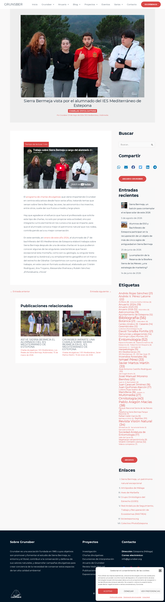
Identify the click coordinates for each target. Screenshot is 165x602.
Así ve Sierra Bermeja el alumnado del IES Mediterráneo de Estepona (38, 343)
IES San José (143, 354)
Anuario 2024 (130, 304)
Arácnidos (144, 310)
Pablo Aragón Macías (135, 403)
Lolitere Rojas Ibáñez (130, 390)
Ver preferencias (150, 591)
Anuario (62, 4)
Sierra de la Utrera (126, 429)
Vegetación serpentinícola (133, 440)
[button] (160, 570)
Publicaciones (89, 570)
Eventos (106, 4)
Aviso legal (146, 597)
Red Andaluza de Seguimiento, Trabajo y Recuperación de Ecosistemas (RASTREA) (137, 510)
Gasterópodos (124, 347)
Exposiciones (89, 574)
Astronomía (129, 312)
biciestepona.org (130, 519)
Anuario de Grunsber (93, 563)
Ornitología (131, 398)
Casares (146, 324)
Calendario (142, 321)
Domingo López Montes (133, 336)
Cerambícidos (128, 326)
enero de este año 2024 (56, 237)
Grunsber (47, 4)
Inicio (35, 4)
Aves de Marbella (130, 492)
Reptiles (141, 418)
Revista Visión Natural (135, 423)
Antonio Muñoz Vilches (140, 302)
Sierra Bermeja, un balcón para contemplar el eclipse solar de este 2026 (138, 208)
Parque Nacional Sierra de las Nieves (135, 409)
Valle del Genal (126, 437)
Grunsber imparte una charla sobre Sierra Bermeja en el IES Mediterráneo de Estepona (78, 344)
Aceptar (108, 591)
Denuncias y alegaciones (135, 334)
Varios (117, 4)
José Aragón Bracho (127, 373)
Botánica (127, 321)
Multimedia (103, 115)
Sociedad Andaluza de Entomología (132, 433)
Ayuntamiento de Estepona (136, 314)
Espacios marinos (144, 342)
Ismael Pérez (131, 359)
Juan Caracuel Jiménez (134, 384)
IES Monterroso (127, 354)
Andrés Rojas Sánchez (136, 293)
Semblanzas (124, 427)
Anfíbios (124, 302)
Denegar (128, 591)
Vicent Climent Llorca (132, 442)
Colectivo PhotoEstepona (130, 329)
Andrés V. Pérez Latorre (135, 298)
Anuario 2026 (128, 309)
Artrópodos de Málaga (132, 488)
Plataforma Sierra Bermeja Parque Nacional (133, 413)
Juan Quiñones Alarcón (135, 387)
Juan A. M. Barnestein (128, 382)
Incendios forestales (133, 356)
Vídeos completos (128, 444)
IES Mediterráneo (92, 115)
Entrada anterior (20, 291)
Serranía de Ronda (138, 427)
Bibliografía (132, 318)
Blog (75, 4)
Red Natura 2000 (126, 418)
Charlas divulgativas (82, 111)
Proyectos (90, 4)
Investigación (89, 551)
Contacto (132, 4)
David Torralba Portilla (136, 331)
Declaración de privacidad (132, 597)
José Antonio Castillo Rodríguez (135, 370)
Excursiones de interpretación (98, 559)
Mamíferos (127, 392)
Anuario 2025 (128, 307)
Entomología (133, 339)
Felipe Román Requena (140, 345)
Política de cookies (116, 597)
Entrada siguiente (100, 291)
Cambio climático (128, 324)
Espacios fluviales (127, 342)
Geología (135, 347)
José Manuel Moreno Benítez (133, 378)
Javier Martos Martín (134, 364)
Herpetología (128, 349)
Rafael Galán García (130, 416)
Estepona (124, 345)
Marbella (141, 392)
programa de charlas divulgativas (43, 197)
